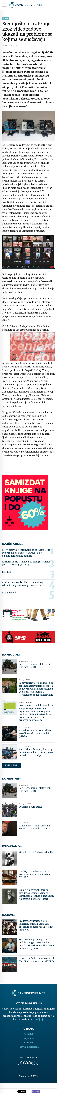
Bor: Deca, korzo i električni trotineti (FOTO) (34, 665)
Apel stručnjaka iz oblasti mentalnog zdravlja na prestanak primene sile (22, 584)
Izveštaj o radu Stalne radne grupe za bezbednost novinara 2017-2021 (35, 874)
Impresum (28, 1038)
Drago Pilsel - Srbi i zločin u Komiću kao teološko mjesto (34, 827)
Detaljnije (38, 1019)
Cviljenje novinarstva (30, 806)
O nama (28, 1033)
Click (36, 1091)
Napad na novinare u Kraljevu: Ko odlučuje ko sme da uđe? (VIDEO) (35, 733)
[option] (28, 126)
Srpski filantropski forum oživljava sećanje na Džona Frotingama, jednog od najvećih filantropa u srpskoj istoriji (36, 894)
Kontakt (28, 1042)
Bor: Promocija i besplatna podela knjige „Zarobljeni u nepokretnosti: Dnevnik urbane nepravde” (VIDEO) (36, 944)
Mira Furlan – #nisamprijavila (36, 852)
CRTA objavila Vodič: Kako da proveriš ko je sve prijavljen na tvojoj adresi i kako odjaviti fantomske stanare (26, 552)
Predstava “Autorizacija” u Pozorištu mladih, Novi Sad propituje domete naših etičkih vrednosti (36, 925)
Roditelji (7, 572)
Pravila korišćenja (29, 1046)
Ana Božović (9, 592)
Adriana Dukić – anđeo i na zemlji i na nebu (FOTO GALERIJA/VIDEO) (26, 563)
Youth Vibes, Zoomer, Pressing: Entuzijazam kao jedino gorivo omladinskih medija (36, 752)
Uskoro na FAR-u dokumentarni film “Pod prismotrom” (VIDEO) (36, 960)
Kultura (5, 18)
